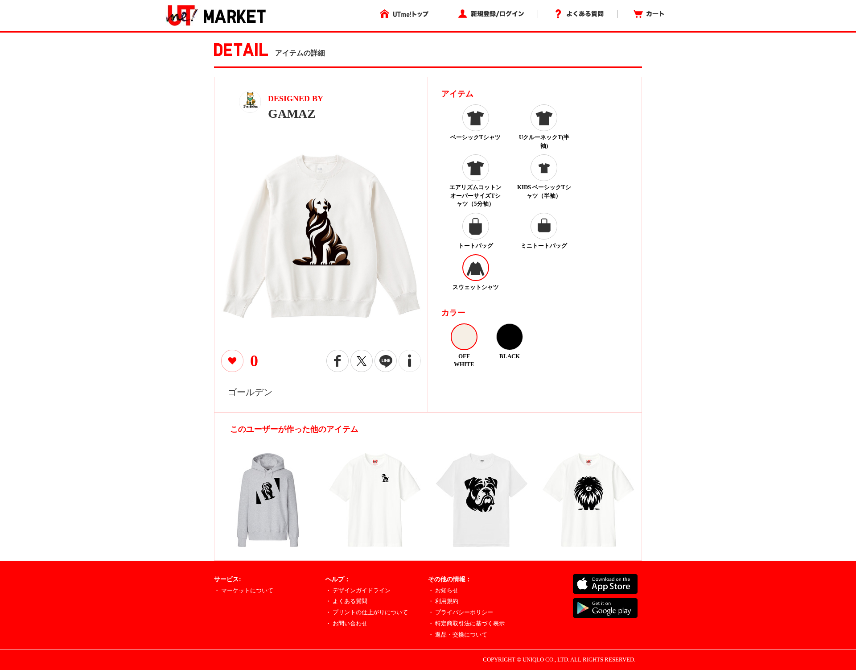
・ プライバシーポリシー (460, 612)
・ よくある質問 (346, 601)
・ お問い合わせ (346, 623)
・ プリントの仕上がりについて (366, 612)
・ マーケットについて (243, 590)
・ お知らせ (443, 590)
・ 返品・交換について (457, 634)
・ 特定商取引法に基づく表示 (466, 623)
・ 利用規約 (443, 601)
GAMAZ (292, 113)
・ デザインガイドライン (358, 590)
